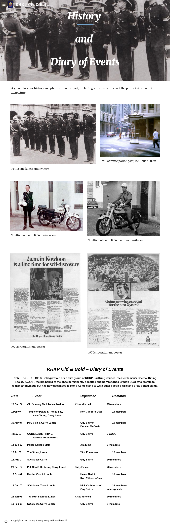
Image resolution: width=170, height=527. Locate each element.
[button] (4, 4)
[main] (85, 40)
